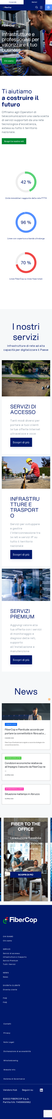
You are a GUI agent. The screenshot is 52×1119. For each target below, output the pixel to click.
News (5, 977)
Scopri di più (25, 874)
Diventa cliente (10, 989)
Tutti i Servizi (9, 964)
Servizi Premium (10, 960)
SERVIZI (7, 949)
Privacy (7, 1033)
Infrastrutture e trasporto (15, 957)
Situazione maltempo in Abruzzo (22, 794)
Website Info (9, 1070)
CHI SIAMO (8, 936)
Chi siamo (7, 941)
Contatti (7, 1024)
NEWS (6, 973)
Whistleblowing (11, 1060)
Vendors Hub (10, 1089)
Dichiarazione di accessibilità (17, 1051)
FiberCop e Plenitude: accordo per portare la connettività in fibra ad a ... (25, 731)
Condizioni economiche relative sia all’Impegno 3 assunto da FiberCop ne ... (25, 766)
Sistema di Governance (14, 1079)
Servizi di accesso (11, 953)
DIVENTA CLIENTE (11, 985)
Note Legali (9, 1042)
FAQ (5, 998)
